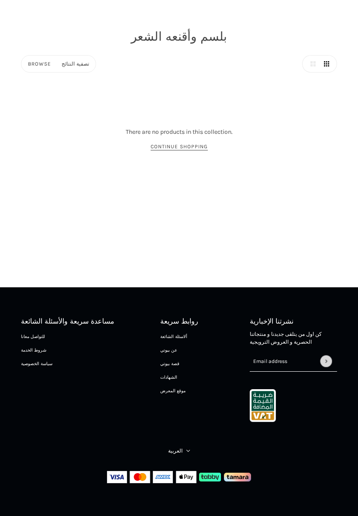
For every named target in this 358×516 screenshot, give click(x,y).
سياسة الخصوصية (36, 363)
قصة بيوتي (169, 363)
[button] (311, 64)
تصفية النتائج (75, 64)
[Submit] (326, 361)
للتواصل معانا (33, 336)
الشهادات (168, 377)
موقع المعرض (173, 391)
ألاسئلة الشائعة (173, 336)
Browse (39, 64)
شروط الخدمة (33, 350)
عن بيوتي (168, 350)
